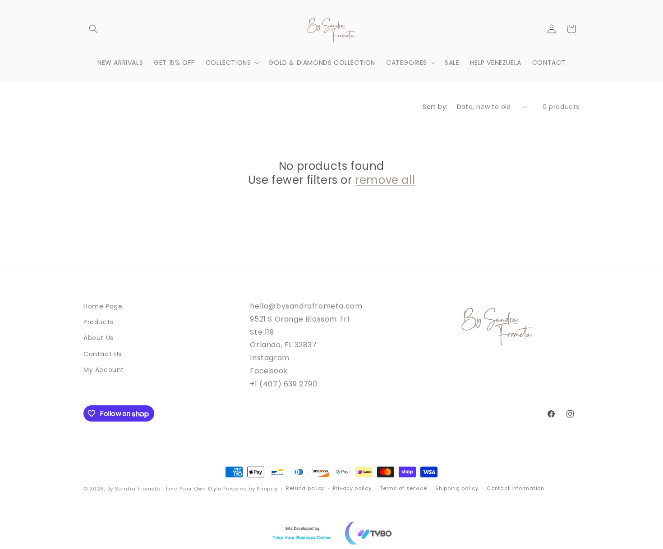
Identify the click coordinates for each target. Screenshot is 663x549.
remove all (385, 180)
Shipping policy (457, 488)
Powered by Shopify (250, 488)
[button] (93, 29)
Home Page (102, 306)
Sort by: (435, 106)
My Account (103, 369)
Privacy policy (352, 488)
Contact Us (102, 353)
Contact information (515, 488)
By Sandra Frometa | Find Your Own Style (164, 488)
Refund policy (305, 488)
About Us (98, 337)
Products (98, 322)
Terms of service (403, 488)
